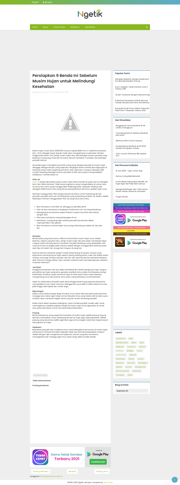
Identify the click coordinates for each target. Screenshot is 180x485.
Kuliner (131, 359)
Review (119, 367)
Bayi (130, 338)
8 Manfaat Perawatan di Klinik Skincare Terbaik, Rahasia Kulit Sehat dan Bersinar (132, 101)
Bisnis (134, 343)
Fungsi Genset (122, 196)
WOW (130, 375)
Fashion (142, 347)
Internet (133, 355)
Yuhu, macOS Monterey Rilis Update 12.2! (131, 154)
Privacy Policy (59, 27)
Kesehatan (120, 359)
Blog (142, 343)
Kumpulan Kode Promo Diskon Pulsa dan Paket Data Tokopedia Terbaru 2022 (132, 109)
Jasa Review (90, 27)
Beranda (72, 471)
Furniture (119, 351)
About (45, 27)
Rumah (128, 367)
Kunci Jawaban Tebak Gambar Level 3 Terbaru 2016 (131, 88)
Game (139, 351)
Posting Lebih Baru (40, 471)
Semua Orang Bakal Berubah (128, 176)
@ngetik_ (48, 2)
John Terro (108, 482)
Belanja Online (122, 343)
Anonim (47, 92)
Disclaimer (74, 27)
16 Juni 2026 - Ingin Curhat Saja (129, 171)
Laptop (140, 359)
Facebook (131, 347)
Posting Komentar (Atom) (51, 476)
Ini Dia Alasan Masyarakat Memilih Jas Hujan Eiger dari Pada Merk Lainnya (132, 182)
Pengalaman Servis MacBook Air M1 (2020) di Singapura (130, 126)
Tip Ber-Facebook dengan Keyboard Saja (132, 95)
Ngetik (36, 2)
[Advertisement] (90, 49)
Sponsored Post (122, 371)
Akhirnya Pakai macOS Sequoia (129, 140)
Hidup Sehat (121, 355)
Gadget (130, 351)
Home (35, 27)
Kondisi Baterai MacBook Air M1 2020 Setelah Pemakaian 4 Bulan (131, 147)
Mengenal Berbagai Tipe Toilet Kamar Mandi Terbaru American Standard (132, 190)
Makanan (120, 363)
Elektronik (119, 347)
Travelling (120, 375)
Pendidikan (142, 363)
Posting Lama (102, 471)
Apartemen (120, 338)
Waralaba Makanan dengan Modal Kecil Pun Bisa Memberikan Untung (132, 80)
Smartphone (140, 367)
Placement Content (40, 375)
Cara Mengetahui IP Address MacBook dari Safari (132, 134)
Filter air (35, 182)
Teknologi (136, 371)
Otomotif (130, 363)
